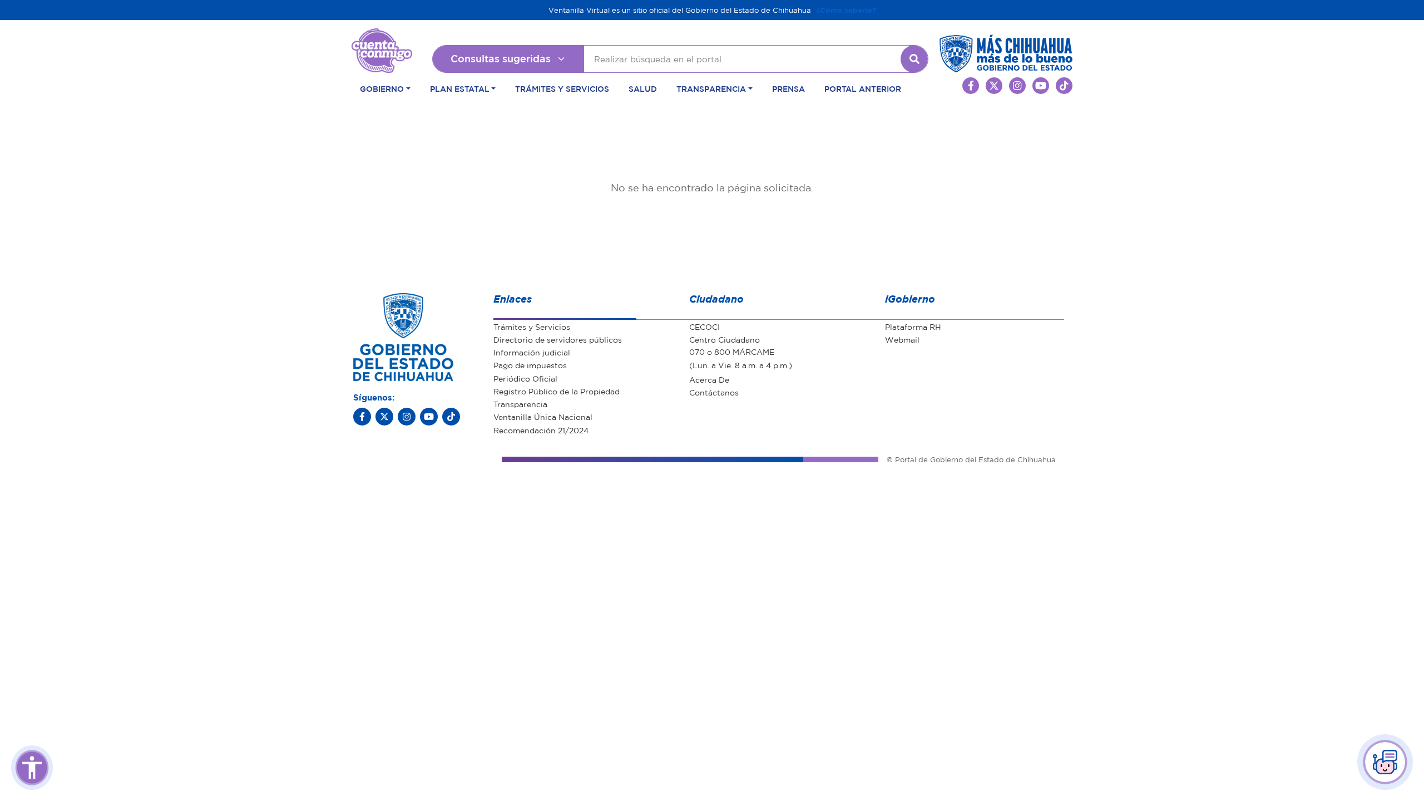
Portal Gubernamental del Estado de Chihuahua (382, 36)
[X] (384, 417)
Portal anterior (862, 88)
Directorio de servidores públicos (557, 339)
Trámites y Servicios (562, 88)
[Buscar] (914, 59)
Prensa (788, 88)
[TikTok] (451, 417)
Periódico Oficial (525, 378)
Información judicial (531, 352)
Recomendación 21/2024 (541, 430)
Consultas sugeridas (501, 58)
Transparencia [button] (711, 88)
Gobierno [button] (382, 88)
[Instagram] (407, 417)
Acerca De (709, 379)
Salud (643, 88)
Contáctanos (714, 392)
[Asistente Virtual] (1385, 762)
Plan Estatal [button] (460, 88)
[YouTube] (429, 417)
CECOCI (704, 326)
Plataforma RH (913, 326)
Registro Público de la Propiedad (556, 391)
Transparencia (520, 404)
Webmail (902, 339)
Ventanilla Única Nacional (542, 417)
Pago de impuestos (530, 365)
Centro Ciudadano (724, 339)
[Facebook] (362, 417)
